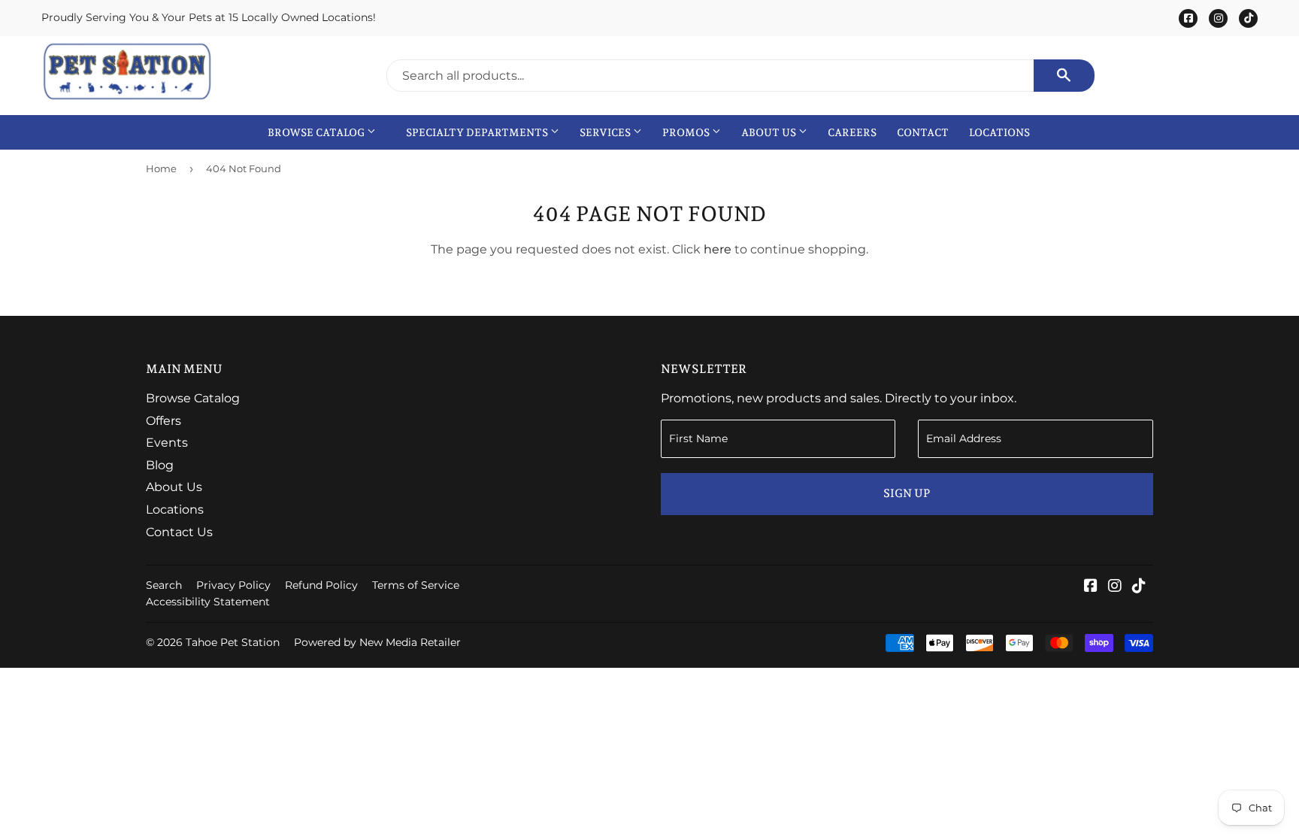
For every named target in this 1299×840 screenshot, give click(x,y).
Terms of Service (415, 585)
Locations (999, 132)
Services (606, 132)
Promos (687, 132)
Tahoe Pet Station (233, 642)
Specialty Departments (478, 132)
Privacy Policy (233, 585)
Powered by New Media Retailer (377, 642)
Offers (163, 421)
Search (164, 585)
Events (167, 442)
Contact (923, 132)
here (717, 249)
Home (161, 168)
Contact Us (179, 532)
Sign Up (906, 493)
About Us (769, 132)
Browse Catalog (317, 132)
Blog (160, 465)
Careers (852, 132)
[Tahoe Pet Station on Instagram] (1115, 587)
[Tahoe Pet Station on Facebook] (1091, 587)
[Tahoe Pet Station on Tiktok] (1139, 587)
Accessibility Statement (208, 602)
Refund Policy (321, 585)
